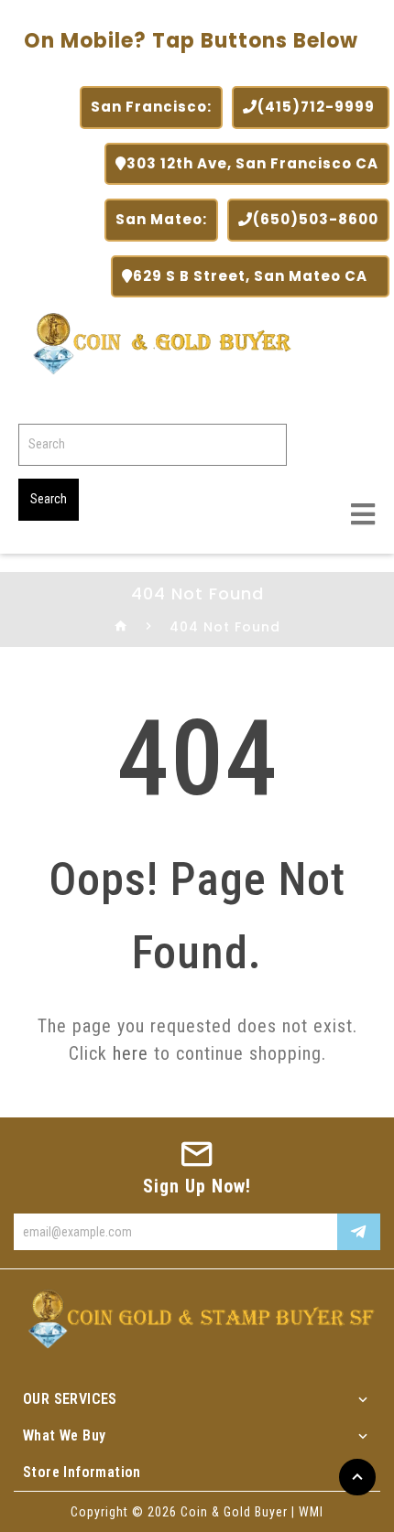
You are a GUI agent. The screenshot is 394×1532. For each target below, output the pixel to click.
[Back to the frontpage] (121, 627)
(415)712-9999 (317, 106)
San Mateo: (161, 219)
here (130, 1053)
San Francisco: (151, 106)
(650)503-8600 (315, 219)
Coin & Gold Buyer (234, 1512)
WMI (311, 1512)
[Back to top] (357, 1477)
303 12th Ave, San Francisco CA (252, 163)
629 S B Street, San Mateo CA (255, 276)
